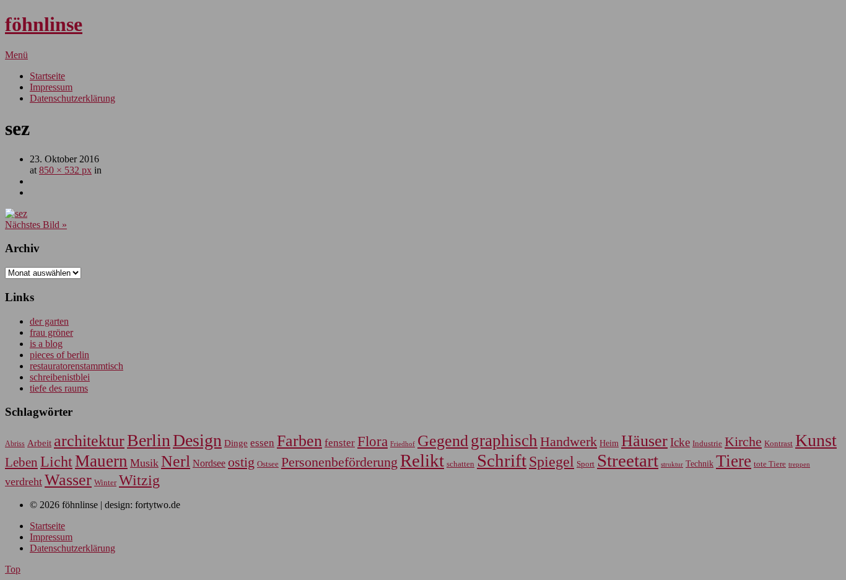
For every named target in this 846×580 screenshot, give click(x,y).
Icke (680, 442)
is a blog (46, 343)
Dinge (236, 443)
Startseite (47, 76)
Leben (21, 462)
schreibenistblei (60, 377)
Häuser (644, 441)
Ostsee (268, 463)
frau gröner (51, 332)
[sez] (16, 213)
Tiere (733, 461)
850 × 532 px (65, 170)
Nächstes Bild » (36, 224)
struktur (672, 464)
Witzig (139, 480)
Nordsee (209, 463)
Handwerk (568, 441)
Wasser (68, 480)
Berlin (148, 440)
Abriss (15, 444)
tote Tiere (770, 463)
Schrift (501, 460)
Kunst (816, 440)
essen (262, 443)
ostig (241, 462)
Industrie (707, 443)
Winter (105, 482)
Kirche (743, 441)
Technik (699, 463)
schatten (460, 464)
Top (12, 569)
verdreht (23, 481)
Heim (609, 443)
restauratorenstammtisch (76, 366)
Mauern (101, 461)
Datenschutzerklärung (72, 98)
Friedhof (402, 443)
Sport (586, 463)
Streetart (627, 460)
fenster (340, 443)
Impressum (51, 87)
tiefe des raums (59, 388)
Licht (56, 461)
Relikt (422, 460)
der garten (49, 321)
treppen (799, 464)
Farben (299, 441)
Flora (372, 441)
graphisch (504, 440)
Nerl (175, 461)
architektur (89, 441)
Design (197, 440)
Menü (16, 55)
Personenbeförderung (339, 462)
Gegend (442, 441)
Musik (144, 463)
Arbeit (39, 442)
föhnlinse (43, 24)
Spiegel (551, 461)
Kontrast (778, 443)
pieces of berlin (59, 354)
